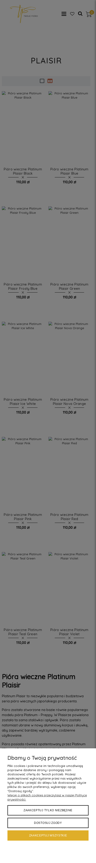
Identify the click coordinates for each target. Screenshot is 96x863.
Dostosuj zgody (48, 823)
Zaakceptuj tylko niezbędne (48, 810)
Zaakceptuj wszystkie (48, 835)
